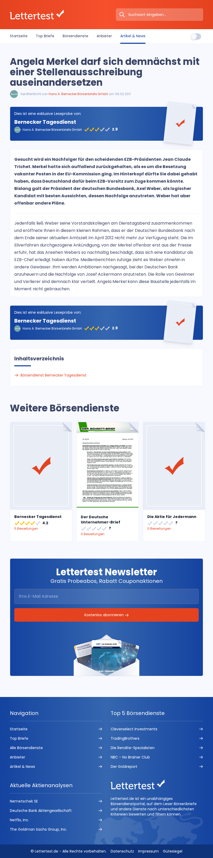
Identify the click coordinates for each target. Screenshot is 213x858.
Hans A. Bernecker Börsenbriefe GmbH (78, 94)
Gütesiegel (172, 851)
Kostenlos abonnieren (104, 615)
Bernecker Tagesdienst (45, 122)
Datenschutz (122, 851)
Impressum (148, 851)
